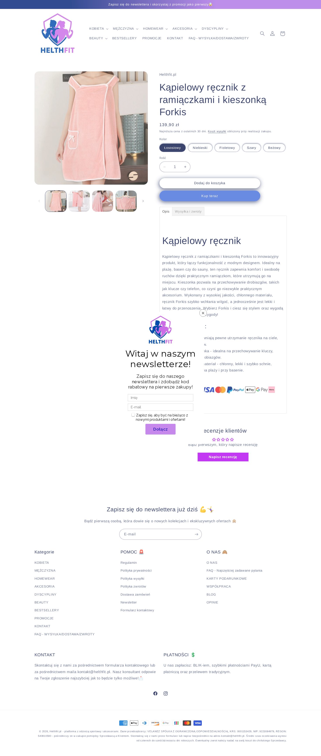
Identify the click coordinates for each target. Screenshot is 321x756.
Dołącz (160, 429)
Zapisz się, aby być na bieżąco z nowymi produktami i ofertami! (162, 417)
